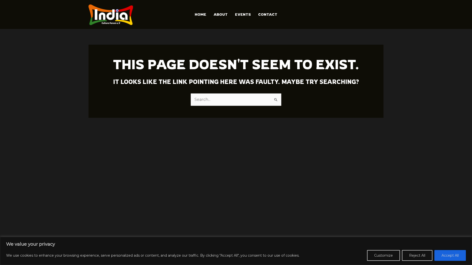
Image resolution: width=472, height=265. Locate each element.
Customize (383, 255)
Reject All (417, 255)
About (221, 14)
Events (243, 14)
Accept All (450, 255)
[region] (236, 251)
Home (200, 14)
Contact (267, 14)
